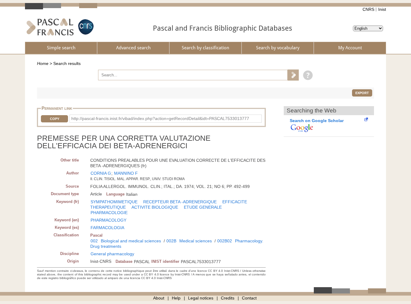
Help (176, 298)
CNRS (368, 9)
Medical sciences (195, 240)
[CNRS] (85, 27)
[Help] (306, 74)
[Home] (50, 26)
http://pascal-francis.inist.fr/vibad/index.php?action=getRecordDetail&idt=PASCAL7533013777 (160, 118)
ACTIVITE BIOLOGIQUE (154, 207)
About (158, 298)
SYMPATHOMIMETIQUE (114, 201)
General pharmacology (112, 253)
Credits (227, 298)
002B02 (224, 240)
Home (42, 63)
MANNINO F (126, 173)
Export (362, 93)
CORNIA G (101, 173)
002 (94, 240)
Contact (249, 298)
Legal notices (200, 298)
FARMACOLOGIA (107, 227)
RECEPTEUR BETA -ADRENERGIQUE (180, 201)
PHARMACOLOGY (108, 220)
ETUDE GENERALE (203, 207)
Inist (382, 9)
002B (171, 240)
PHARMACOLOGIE (109, 212)
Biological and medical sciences (131, 240)
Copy (54, 119)
